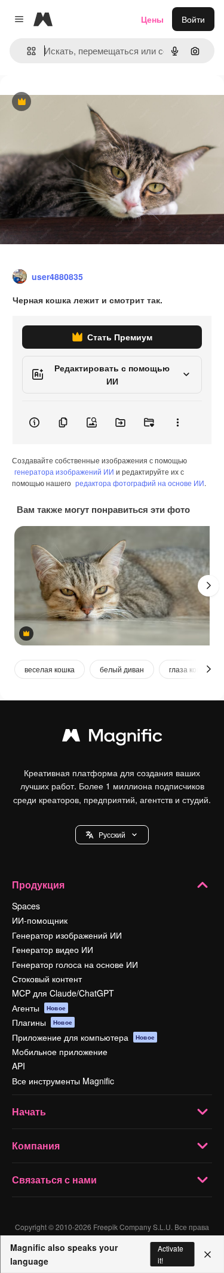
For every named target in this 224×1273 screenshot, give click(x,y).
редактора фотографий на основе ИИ (139, 483)
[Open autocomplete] (26, 51)
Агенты (39, 1008)
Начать (29, 1111)
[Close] (207, 1254)
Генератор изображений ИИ (67, 935)
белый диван (122, 669)
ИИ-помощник (39, 920)
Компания (36, 1145)
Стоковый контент (47, 979)
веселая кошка (49, 669)
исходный (80, 102)
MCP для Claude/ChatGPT (63, 993)
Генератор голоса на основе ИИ (75, 964)
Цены (152, 19)
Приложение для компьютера (83, 1037)
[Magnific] (112, 738)
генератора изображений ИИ (64, 471)
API (18, 1066)
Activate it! (170, 1254)
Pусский (112, 834)
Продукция (38, 884)
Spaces (26, 906)
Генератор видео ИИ (52, 949)
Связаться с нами (54, 1179)
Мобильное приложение (60, 1051)
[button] (112, 834)
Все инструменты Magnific (63, 1081)
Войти (193, 19)
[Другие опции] (177, 423)
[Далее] (208, 585)
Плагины (42, 1022)
